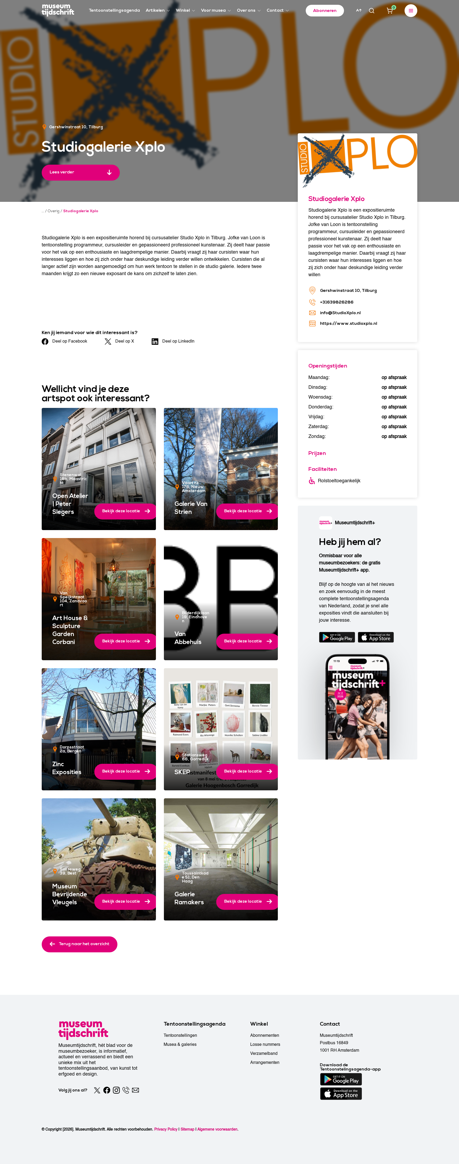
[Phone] (125, 1090)
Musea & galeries (180, 1044)
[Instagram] (116, 1090)
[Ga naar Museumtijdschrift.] (43, 211)
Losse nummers (265, 1044)
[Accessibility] (359, 10)
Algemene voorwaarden (217, 1129)
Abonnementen (264, 1035)
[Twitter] (97, 1090)
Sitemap (187, 1129)
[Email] (135, 1090)
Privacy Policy (165, 1129)
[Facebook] (106, 1090)
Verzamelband (264, 1053)
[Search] (371, 10)
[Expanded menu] (411, 10)
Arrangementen (264, 1062)
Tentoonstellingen (180, 1035)
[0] (389, 10)
